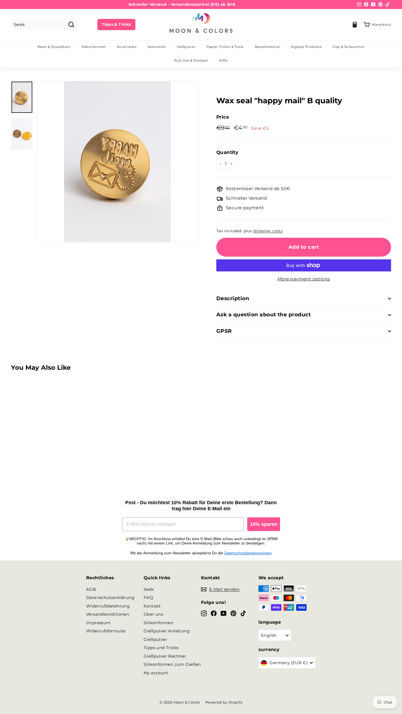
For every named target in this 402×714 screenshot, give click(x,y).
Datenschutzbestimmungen (248, 553)
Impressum (98, 622)
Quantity (227, 152)
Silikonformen (93, 47)
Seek (149, 589)
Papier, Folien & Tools (225, 47)
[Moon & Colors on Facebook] (214, 613)
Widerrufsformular (106, 630)
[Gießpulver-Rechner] (354, 24)
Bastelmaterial (267, 47)
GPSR (224, 331)
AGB (91, 589)
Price (222, 117)
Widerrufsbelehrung (108, 606)
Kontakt (152, 606)
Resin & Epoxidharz (54, 47)
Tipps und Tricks (161, 647)
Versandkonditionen (107, 614)
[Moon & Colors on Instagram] (204, 613)
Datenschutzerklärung (110, 597)
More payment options (304, 279)
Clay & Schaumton (349, 47)
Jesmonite (156, 47)
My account (156, 672)
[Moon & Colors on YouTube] (223, 613)
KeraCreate (126, 47)
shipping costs (268, 231)
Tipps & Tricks (116, 24)
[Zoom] (117, 161)
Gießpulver (186, 47)
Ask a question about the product (263, 314)
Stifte (223, 60)
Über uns (153, 614)
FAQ (148, 597)
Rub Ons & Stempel (191, 60)
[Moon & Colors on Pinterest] (233, 613)
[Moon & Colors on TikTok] (243, 613)
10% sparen (263, 524)
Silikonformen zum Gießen (172, 664)
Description (232, 298)
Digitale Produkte (306, 47)
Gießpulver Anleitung (167, 630)
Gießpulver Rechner (165, 656)
